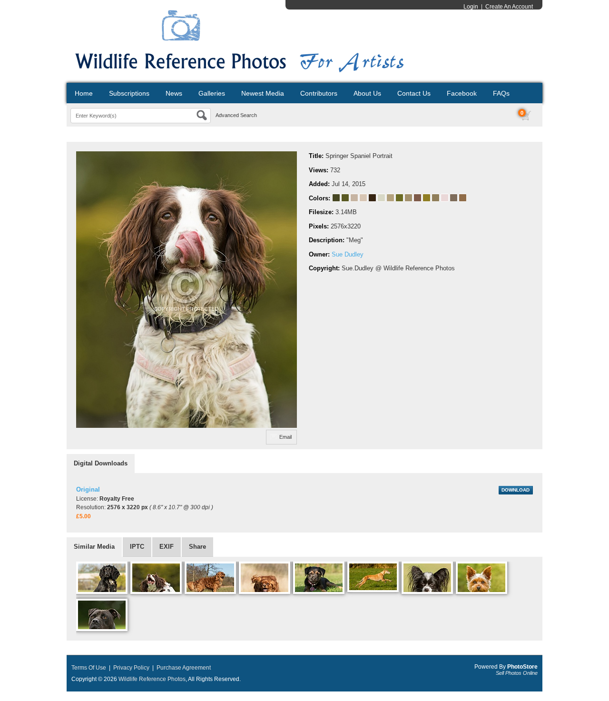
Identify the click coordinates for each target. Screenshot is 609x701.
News (174, 93)
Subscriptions (129, 93)
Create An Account (509, 6)
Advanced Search (236, 115)
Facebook (462, 93)
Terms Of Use (88, 667)
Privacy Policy (131, 667)
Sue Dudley (347, 254)
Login (470, 6)
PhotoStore (522, 666)
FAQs (501, 93)
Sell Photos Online (517, 673)
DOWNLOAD (515, 490)
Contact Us (414, 93)
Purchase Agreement (184, 667)
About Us (367, 93)
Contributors (318, 93)
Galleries (211, 93)
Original (88, 489)
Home (84, 93)
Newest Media (262, 93)
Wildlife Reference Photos (152, 679)
